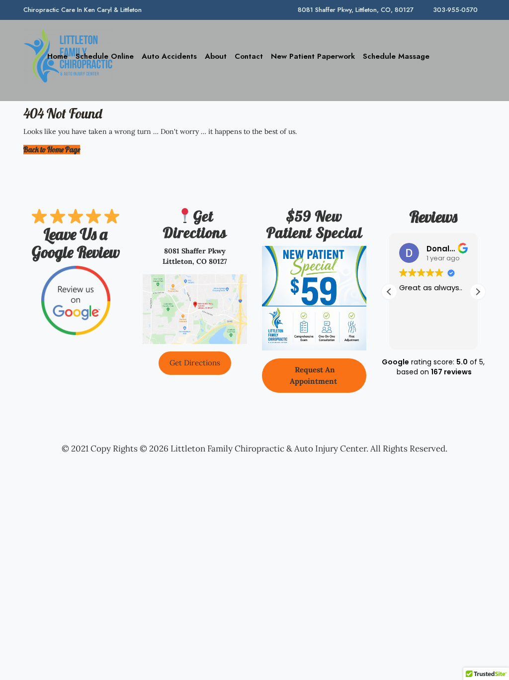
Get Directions (195, 362)
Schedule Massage (396, 56)
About (216, 56)
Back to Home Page (51, 149)
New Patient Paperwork (313, 56)
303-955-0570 (455, 9)
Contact (249, 56)
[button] (477, 291)
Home (57, 56)
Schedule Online (105, 56)
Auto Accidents (169, 56)
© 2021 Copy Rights (100, 448)
